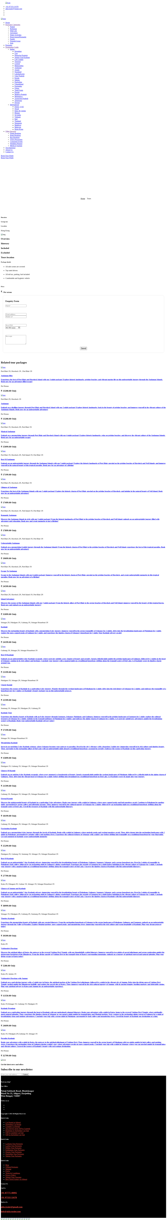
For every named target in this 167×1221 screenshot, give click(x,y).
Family (12, 39)
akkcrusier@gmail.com (11, 1207)
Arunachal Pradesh (21, 98)
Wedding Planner (16, 144)
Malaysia (18, 127)
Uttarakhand (19, 84)
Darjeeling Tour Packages (14, 1154)
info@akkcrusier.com (11, 1211)
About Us (8, 150)
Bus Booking (15, 137)
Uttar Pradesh (19, 76)
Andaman (18, 68)
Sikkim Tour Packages (13, 1156)
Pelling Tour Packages (13, 1148)
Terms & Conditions (12, 1173)
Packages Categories (12, 25)
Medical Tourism (16, 146)
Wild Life (13, 31)
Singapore (18, 123)
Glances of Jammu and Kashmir (82, 892)
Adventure (14, 33)
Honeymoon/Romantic (18, 37)
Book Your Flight (7, 156)
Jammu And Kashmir (22, 57)
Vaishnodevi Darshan (82, 952)
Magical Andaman (83, 434)
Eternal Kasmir (82, 803)
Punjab (17, 92)
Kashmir (81, 630)
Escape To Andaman (80, 574)
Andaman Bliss (82, 379)
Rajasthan (18, 51)
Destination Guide (12, 47)
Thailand (18, 121)
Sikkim (17, 80)
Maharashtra (19, 66)
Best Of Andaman (83, 462)
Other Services (10, 131)
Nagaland (18, 72)
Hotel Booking (15, 135)
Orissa (17, 88)
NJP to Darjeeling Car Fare (15, 1135)
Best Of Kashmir (83, 659)
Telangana (18, 101)
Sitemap (8, 1169)
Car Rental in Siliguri (13, 1122)
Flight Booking (15, 133)
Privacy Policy (10, 1175)
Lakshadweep (20, 74)
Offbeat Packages (11, 1167)
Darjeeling (18, 82)
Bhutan (17, 113)
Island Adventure (82, 602)
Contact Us (9, 152)
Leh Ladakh (19, 60)
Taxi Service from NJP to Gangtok (17, 1129)
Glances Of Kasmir (83, 774)
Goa (16, 53)
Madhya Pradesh (21, 94)
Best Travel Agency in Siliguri (16, 1179)
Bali (16, 119)
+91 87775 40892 (9, 1193)
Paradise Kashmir (83, 1042)
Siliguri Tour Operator (13, 1177)
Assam (17, 70)
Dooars (17, 103)
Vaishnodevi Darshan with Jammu (83, 982)
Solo (11, 43)
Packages (8, 45)
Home (7, 23)
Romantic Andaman (80, 518)
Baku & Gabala (20, 111)
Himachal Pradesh (21, 55)
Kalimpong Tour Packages (15, 1150)
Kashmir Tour (81, 717)
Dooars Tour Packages (13, 1152)
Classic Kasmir (83, 688)
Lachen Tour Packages (13, 1146)
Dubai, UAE (19, 107)
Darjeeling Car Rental (13, 1124)
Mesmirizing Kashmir (82, 746)
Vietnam (18, 117)
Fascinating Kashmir (83, 833)
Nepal (17, 109)
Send (83, 348)
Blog (7, 1165)
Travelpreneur (10, 148)
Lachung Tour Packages (14, 1144)
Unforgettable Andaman (83, 546)
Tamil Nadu (19, 90)
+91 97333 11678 (9, 1197)
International (14, 105)
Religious (13, 29)
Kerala (17, 78)
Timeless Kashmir (82, 922)
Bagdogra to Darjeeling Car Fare (17, 1131)
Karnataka (18, 86)
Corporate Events (16, 142)
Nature (12, 27)
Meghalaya (18, 96)
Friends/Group (15, 41)
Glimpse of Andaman (82, 490)
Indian (12, 49)
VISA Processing (16, 140)
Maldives (18, 125)
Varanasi (18, 62)
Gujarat (17, 64)
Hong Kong (19, 129)
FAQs (7, 1171)
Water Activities (15, 35)
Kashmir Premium (82, 1012)
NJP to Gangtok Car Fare (14, 1133)
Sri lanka (18, 115)
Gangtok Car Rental (12, 1127)
